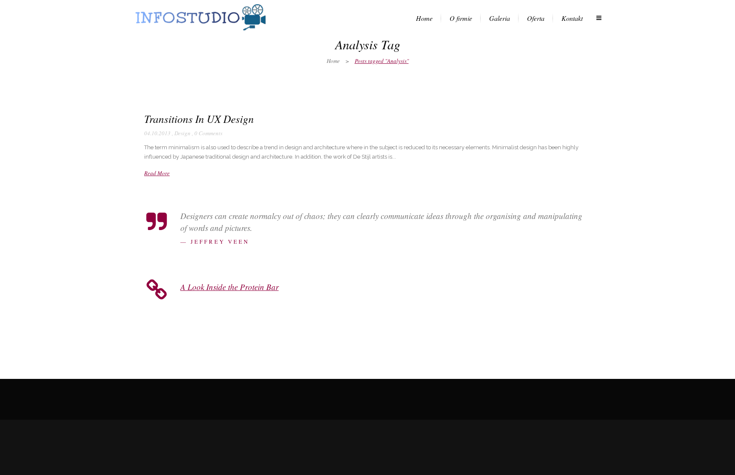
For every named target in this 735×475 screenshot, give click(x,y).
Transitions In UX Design (199, 118)
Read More (157, 173)
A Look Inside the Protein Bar (229, 287)
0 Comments (208, 133)
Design (182, 133)
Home (333, 61)
